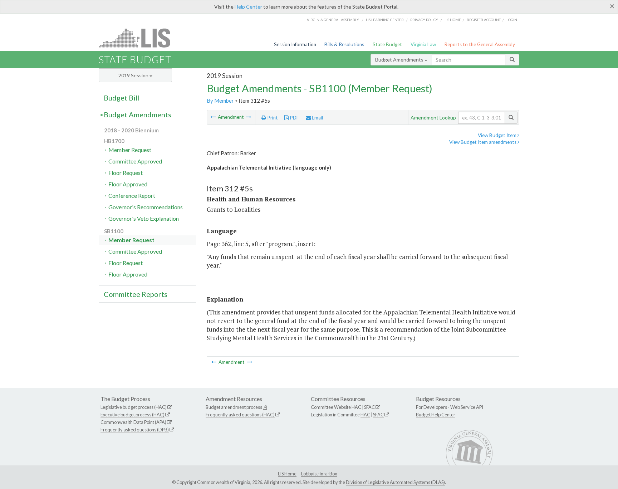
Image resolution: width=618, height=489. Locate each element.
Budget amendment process (234, 407)
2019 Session (133, 75)
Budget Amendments (400, 60)
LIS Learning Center (385, 20)
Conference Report (131, 195)
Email (317, 118)
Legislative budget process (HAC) (133, 407)
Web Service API (466, 407)
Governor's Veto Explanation (143, 218)
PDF (294, 118)
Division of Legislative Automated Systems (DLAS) (395, 482)
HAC (356, 407)
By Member (220, 100)
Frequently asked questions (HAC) (240, 414)
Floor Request (125, 172)
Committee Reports (135, 294)
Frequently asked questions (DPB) (134, 429)
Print (272, 118)
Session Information (295, 44)
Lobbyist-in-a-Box (319, 473)
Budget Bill (122, 97)
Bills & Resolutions (344, 44)
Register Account (484, 20)
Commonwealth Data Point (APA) (133, 422)
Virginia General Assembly (333, 20)
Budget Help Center (435, 414)
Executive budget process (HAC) (132, 414)
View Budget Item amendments (483, 142)
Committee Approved (135, 161)
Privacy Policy (424, 20)
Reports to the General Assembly (479, 44)
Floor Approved (127, 184)
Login (511, 20)
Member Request (129, 149)
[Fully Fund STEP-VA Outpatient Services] (214, 117)
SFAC (369, 407)
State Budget (387, 44)
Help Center (248, 7)
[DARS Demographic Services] (248, 117)
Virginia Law (423, 44)
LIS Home (287, 473)
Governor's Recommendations (145, 207)
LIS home (453, 20)
